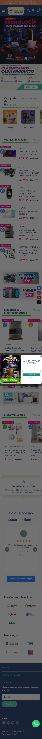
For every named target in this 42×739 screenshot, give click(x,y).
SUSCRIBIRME (31, 374)
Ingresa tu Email (26, 369)
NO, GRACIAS (31, 377)
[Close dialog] (41, 356)
